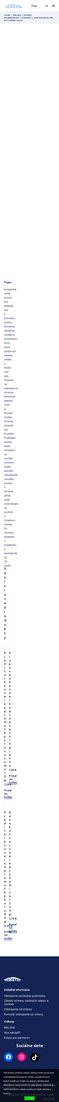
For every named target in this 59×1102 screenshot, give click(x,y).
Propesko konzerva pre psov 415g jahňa (10, 709)
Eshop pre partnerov (17, 1037)
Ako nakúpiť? (12, 1032)
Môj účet (9, 1027)
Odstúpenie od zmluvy (18, 1009)
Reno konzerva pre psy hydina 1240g (10, 863)
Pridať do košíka (8, 794)
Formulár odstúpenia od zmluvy (23, 1014)
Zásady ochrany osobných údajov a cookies (26, 1002)
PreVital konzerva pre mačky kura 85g (5, 867)
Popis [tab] (7, 282)
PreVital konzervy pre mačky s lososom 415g (5, 716)
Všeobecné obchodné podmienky (25, 995)
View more (16, 1093)
